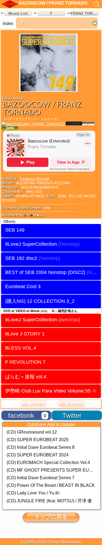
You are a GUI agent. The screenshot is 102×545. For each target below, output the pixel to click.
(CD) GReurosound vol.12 (32, 432)
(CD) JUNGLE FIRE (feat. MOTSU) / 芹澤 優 (49, 501)
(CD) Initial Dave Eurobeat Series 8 (41, 447)
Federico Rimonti (34, 178)
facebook (21, 415)
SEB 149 (14, 230)
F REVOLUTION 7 (25, 362)
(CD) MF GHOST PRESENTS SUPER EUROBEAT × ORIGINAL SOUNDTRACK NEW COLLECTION (51, 470)
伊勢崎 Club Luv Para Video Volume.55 (51, 390)
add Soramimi (71, 404)
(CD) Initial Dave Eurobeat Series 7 (41, 477)
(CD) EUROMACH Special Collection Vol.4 (48, 462)
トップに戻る (51, 517)
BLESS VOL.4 (20, 348)
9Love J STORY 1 (25, 334)
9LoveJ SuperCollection (31, 244)
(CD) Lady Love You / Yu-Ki (33, 493)
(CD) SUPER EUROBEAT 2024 (38, 455)
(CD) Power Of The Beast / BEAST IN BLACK (51, 485)
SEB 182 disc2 (21, 258)
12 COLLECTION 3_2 (51, 301)
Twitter (72, 415)
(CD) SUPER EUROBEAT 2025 (38, 439)
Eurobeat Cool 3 (23, 286)
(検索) (12, 221)
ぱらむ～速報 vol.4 (25, 376)
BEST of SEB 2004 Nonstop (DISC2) (45, 272)
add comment (33, 404)
